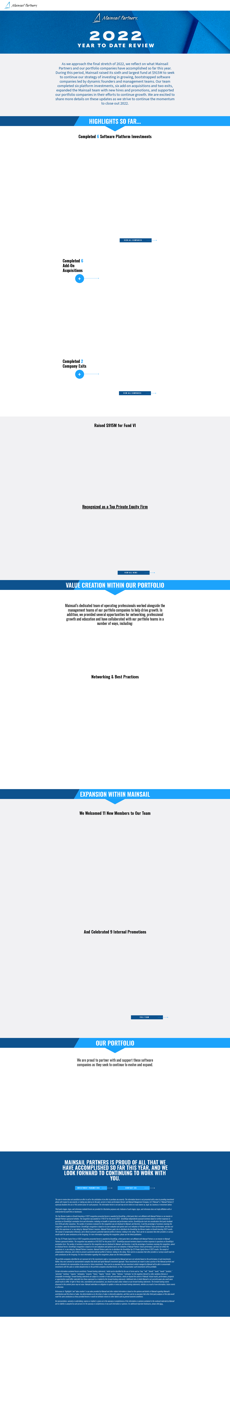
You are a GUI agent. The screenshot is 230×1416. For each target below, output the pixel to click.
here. (161, 1303)
